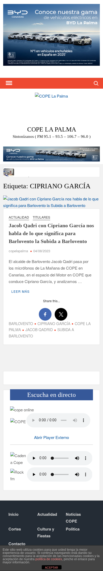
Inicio (13, 514)
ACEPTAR (51, 567)
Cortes (14, 529)
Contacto (16, 544)
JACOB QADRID (39, 329)
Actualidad (19, 217)
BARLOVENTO (21, 323)
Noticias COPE (73, 517)
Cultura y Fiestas (45, 532)
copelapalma (18, 250)
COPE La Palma (51, 129)
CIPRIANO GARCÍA (54, 323)
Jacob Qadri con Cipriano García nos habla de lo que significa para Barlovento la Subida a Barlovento (51, 233)
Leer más (20, 291)
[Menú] (8, 83)
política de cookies (48, 559)
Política (72, 529)
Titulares (41, 217)
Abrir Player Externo (51, 437)
